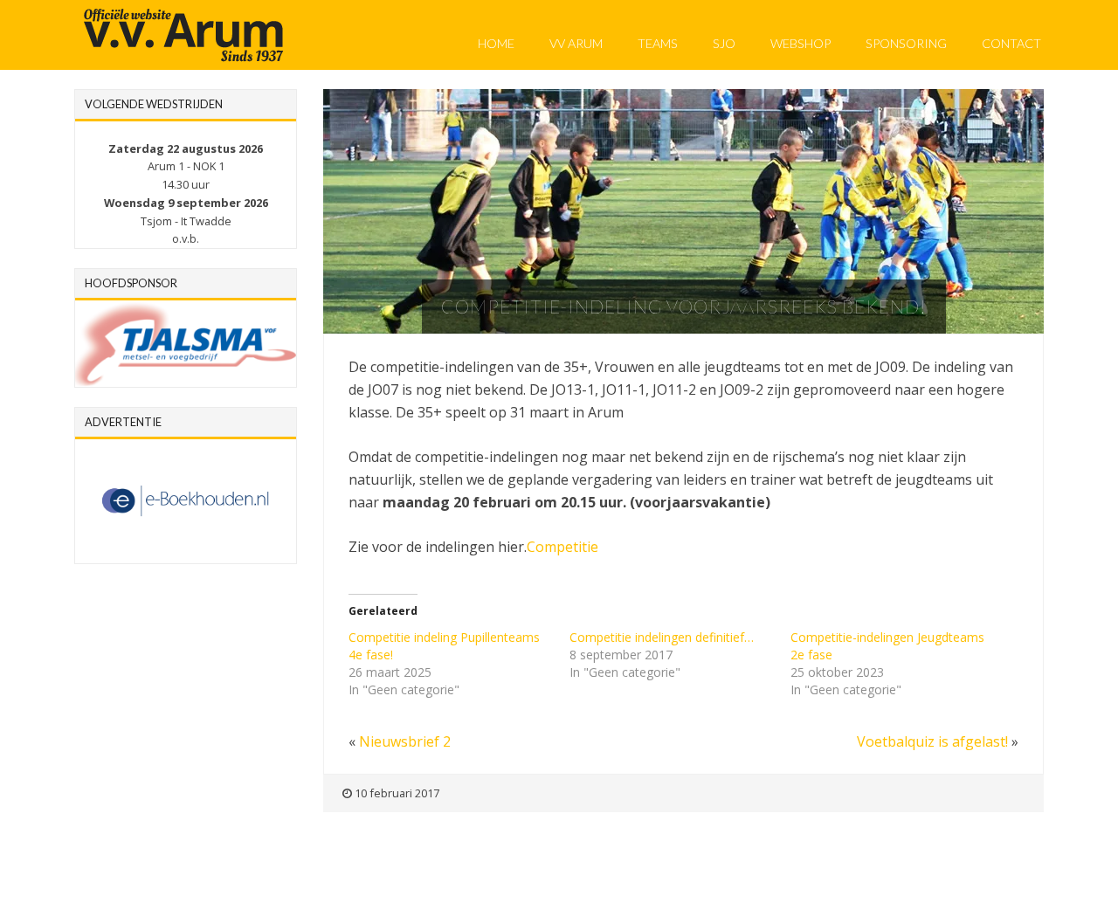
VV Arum (576, 43)
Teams (658, 43)
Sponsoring (906, 43)
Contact (1011, 43)
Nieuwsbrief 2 (405, 741)
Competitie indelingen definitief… (661, 637)
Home (496, 43)
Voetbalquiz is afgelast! (932, 741)
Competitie (562, 546)
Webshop (800, 43)
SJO (724, 43)
